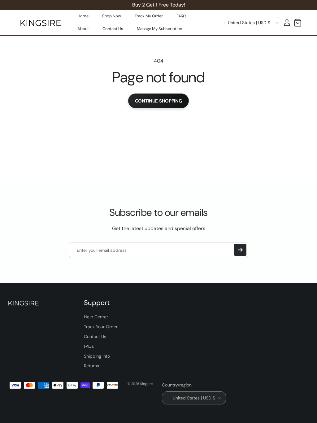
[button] (297, 22)
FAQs (89, 346)
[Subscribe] (240, 250)
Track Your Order (101, 326)
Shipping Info (97, 356)
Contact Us (95, 336)
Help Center (96, 317)
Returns (91, 365)
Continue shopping (158, 101)
